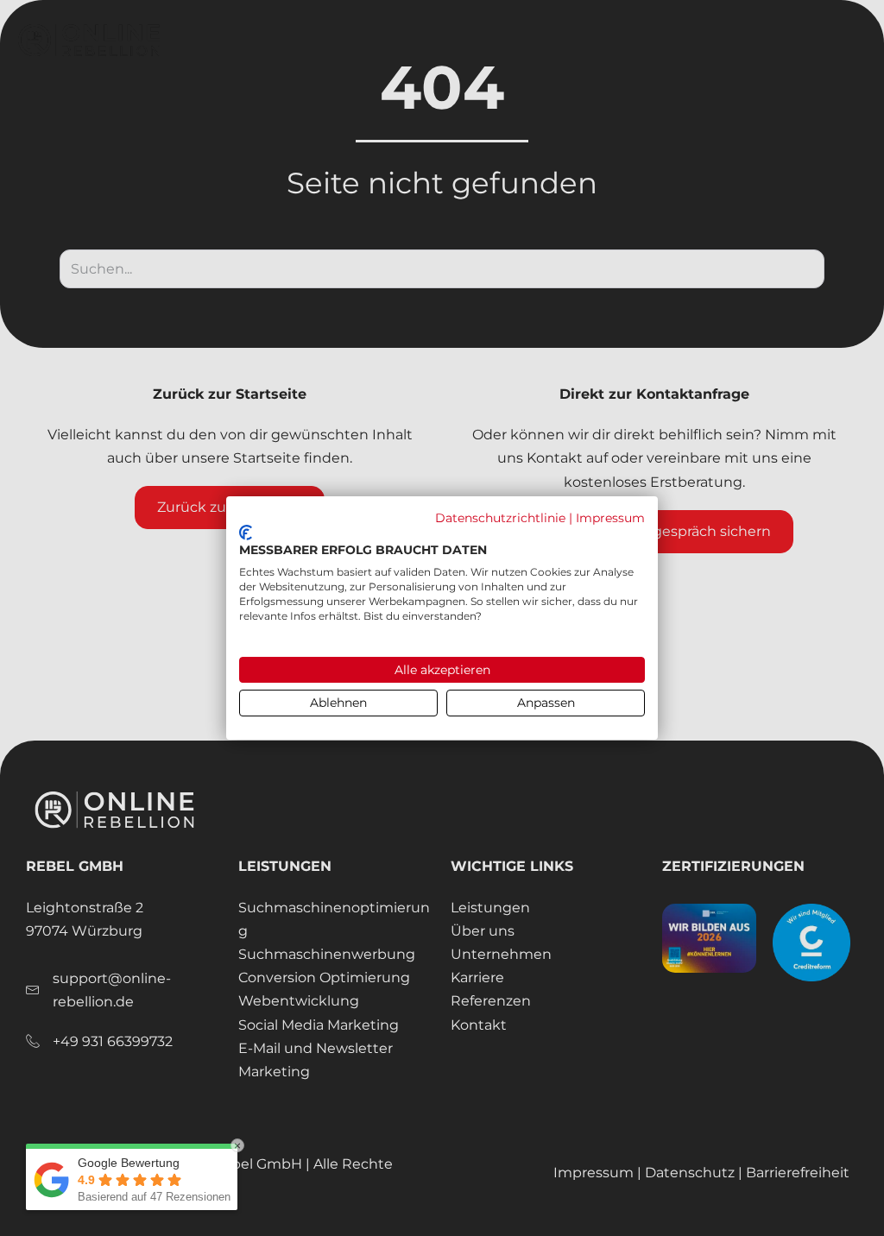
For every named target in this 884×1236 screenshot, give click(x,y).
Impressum (610, 518)
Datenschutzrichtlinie (500, 518)
